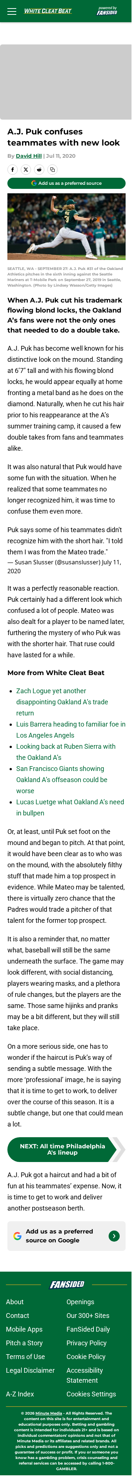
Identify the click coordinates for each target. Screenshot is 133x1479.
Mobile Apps (24, 1329)
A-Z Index (20, 1394)
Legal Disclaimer (30, 1370)
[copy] (52, 169)
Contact (17, 1315)
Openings (80, 1302)
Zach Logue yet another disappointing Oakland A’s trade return (62, 702)
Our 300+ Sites (87, 1315)
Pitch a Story (24, 1343)
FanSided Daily (88, 1329)
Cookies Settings (91, 1394)
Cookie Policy (86, 1357)
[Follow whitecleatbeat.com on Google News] (114, 1236)
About (15, 1302)
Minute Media (48, 1413)
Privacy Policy (86, 1343)
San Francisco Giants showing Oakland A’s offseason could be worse (62, 780)
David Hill (29, 156)
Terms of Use (25, 1357)
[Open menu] (11, 11)
